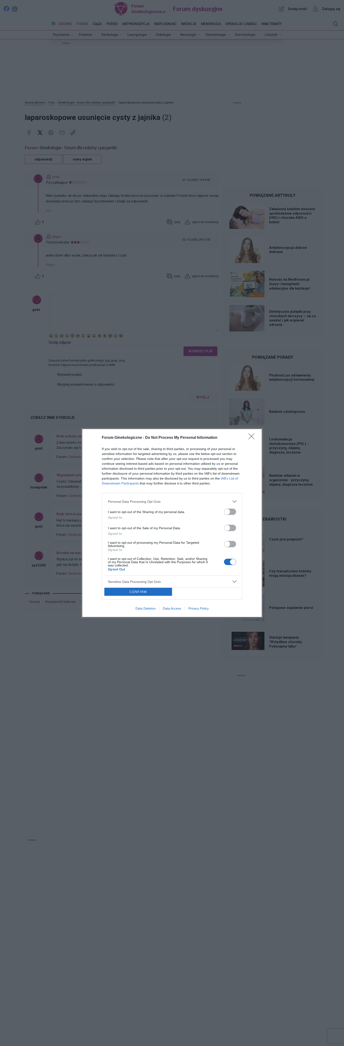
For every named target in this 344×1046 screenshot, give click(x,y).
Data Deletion (145, 608)
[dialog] (172, 523)
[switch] (230, 512)
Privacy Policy (198, 608)
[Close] (253, 437)
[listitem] (172, 501)
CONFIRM (138, 592)
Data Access (172, 608)
